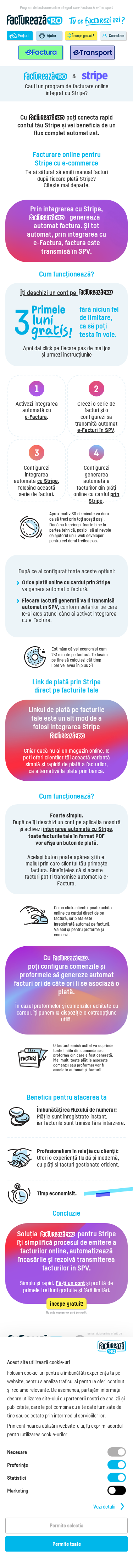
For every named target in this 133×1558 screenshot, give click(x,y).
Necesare (17, 1452)
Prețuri (23, 35)
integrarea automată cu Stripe (77, 829)
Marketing (17, 1490)
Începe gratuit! (83, 35)
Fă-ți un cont (70, 1283)
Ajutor (51, 35)
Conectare (116, 35)
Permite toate (66, 1544)
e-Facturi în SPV (95, 430)
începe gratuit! (66, 1303)
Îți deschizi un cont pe (49, 292)
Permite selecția (66, 1525)
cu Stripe (47, 481)
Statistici (16, 1477)
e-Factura (36, 417)
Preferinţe (17, 1465)
